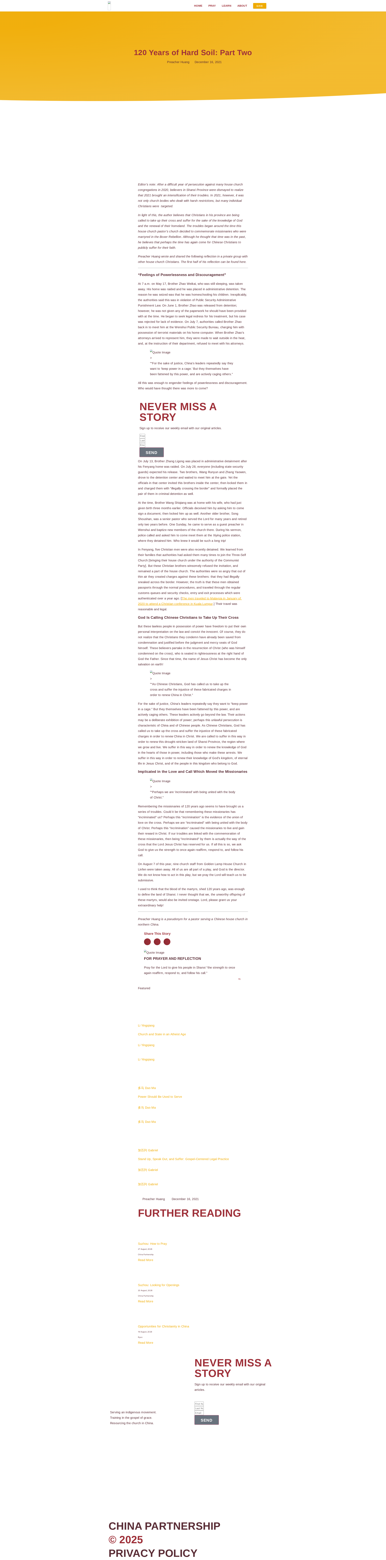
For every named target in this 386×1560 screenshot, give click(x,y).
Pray (212, 5)
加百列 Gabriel (148, 1150)
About (242, 5)
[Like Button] (235, 979)
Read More (145, 1260)
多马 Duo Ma (147, 1088)
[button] (147, 941)
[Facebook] (111, 1437)
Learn (226, 5)
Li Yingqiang (146, 1025)
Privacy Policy (153, 1553)
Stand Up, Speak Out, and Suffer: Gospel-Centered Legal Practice (183, 1159)
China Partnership (164, 1526)
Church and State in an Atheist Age (162, 1034)
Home (198, 5)
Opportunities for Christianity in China (163, 1326)
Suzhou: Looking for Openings (158, 1285)
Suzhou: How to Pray (152, 1243)
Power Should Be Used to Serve (160, 1096)
